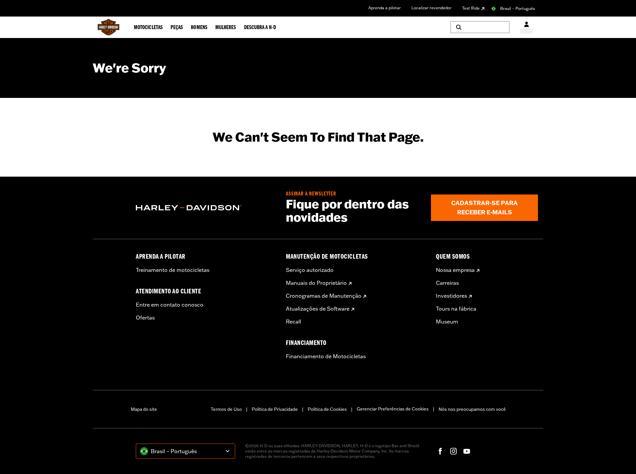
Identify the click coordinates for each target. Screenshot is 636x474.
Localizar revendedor (431, 7)
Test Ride (471, 8)
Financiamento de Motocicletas (326, 356)
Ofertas (145, 317)
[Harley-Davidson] (206, 207)
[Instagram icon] (453, 451)
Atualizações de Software (317, 308)
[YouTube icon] (467, 451)
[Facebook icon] (440, 451)
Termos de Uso (226, 409)
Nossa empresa (455, 270)
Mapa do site (144, 409)
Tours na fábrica (456, 308)
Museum (447, 321)
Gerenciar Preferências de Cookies (393, 408)
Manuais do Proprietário (316, 283)
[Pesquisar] (479, 27)
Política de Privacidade (275, 409)
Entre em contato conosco (169, 304)
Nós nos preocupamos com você (472, 409)
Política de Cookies (327, 409)
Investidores (451, 295)
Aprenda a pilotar (384, 7)
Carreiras (447, 283)
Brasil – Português (517, 8)
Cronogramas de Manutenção (323, 295)
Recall (293, 321)
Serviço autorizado (310, 270)
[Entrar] (526, 27)
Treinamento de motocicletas (172, 270)
